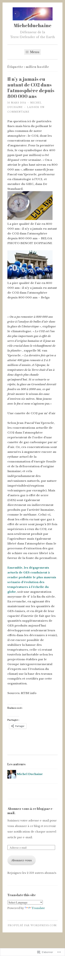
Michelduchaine (32, 25)
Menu (34, 52)
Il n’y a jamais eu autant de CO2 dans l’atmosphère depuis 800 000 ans (30, 87)
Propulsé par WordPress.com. (32, 925)
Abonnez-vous (21, 860)
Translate (38, 908)
